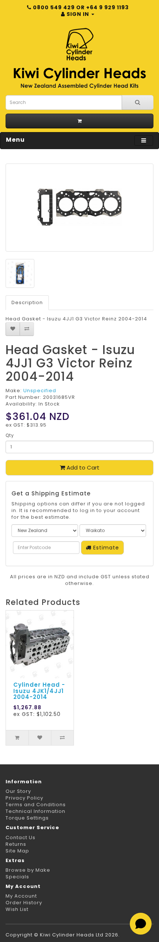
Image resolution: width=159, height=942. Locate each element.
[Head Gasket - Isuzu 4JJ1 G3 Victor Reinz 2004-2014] (79, 208)
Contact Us (20, 837)
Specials (17, 876)
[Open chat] (141, 924)
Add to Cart (82, 467)
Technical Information (35, 811)
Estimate (105, 547)
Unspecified (39, 390)
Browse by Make (28, 870)
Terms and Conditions (36, 804)
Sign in (78, 14)
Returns (16, 844)
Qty (10, 435)
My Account (21, 895)
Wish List (17, 909)
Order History (24, 902)
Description (27, 302)
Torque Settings (27, 817)
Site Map (17, 850)
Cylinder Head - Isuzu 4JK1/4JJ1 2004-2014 (39, 691)
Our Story (18, 791)
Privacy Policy (24, 797)
